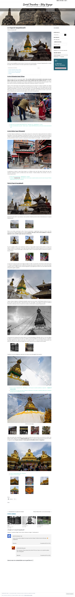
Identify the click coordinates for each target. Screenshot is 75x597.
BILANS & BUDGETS (41, 9)
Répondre (14, 543)
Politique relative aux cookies (28, 595)
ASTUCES (57, 9)
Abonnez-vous (57, 47)
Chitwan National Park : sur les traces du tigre (42, 511)
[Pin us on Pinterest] (65, 0)
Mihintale (38, 337)
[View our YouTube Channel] (62, 0)
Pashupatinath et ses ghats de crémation (15, 511)
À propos (64, 9)
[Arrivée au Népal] (29, 520)
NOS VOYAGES (17, 9)
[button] (14, 224)
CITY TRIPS (25, 9)
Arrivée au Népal (24, 524)
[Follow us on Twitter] (60, 0)
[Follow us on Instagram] (63, 0)
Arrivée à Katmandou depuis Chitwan (15, 69)
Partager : (10, 73)
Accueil (10, 9)
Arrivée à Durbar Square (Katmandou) (15, 70)
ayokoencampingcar (16, 536)
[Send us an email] (57, 0)
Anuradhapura (33, 337)
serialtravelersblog (20, 548)
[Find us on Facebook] (59, 0)
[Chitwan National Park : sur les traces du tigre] (44, 520)
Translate (62, 56)
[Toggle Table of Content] (38, 68)
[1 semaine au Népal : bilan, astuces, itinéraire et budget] (14, 520)
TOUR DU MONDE (50, 9)
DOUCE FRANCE (32, 9)
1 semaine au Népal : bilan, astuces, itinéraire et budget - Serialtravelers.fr (25, 532)
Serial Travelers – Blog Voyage (37, 4)
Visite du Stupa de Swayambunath (14, 72)
